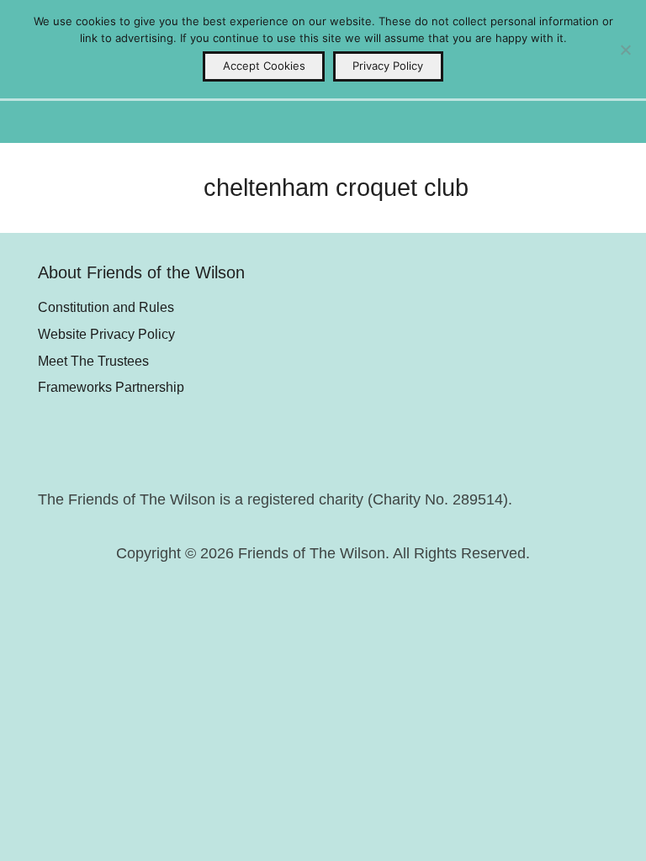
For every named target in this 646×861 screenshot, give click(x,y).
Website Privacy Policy (106, 333)
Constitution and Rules (106, 306)
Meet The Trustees (93, 360)
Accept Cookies (264, 65)
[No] (625, 49)
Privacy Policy (387, 65)
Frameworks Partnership (111, 386)
